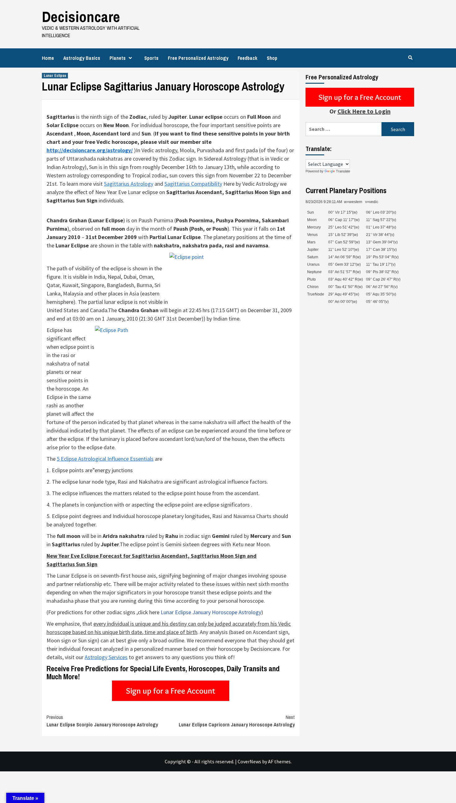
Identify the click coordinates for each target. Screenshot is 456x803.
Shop (272, 58)
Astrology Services (106, 657)
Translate (343, 171)
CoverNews (249, 761)
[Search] (410, 58)
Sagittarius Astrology (128, 183)
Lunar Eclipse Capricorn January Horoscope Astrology (237, 721)
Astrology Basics (81, 58)
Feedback (247, 58)
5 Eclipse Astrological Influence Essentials (105, 458)
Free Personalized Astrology (198, 58)
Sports (151, 58)
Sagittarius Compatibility (193, 183)
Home (48, 58)
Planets (118, 58)
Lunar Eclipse (55, 75)
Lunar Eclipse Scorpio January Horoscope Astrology (102, 721)
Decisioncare (81, 17)
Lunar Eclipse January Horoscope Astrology (211, 612)
